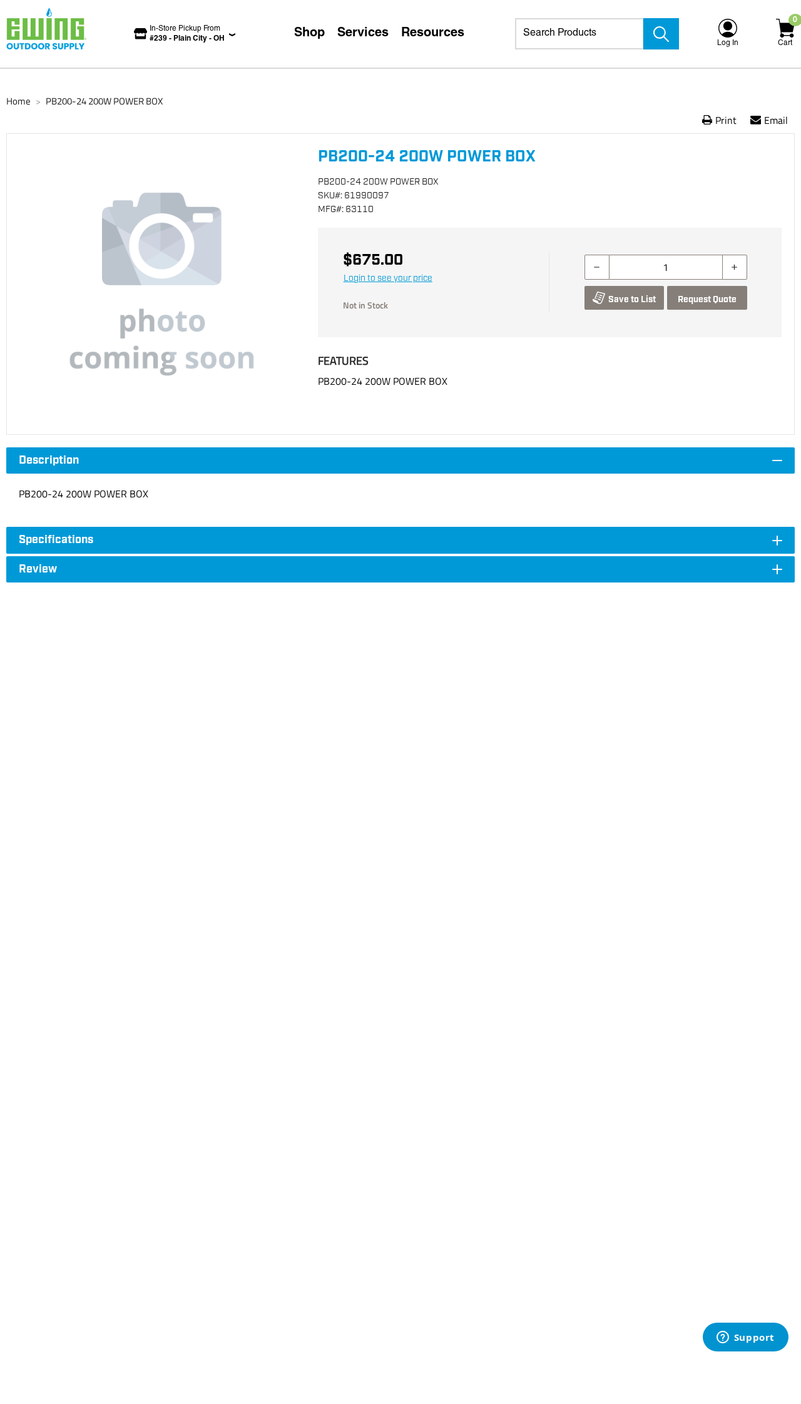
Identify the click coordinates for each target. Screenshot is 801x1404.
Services (363, 34)
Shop (309, 34)
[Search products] (661, 33)
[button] (162, 284)
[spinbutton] (666, 267)
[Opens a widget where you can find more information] (745, 1338)
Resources (432, 34)
